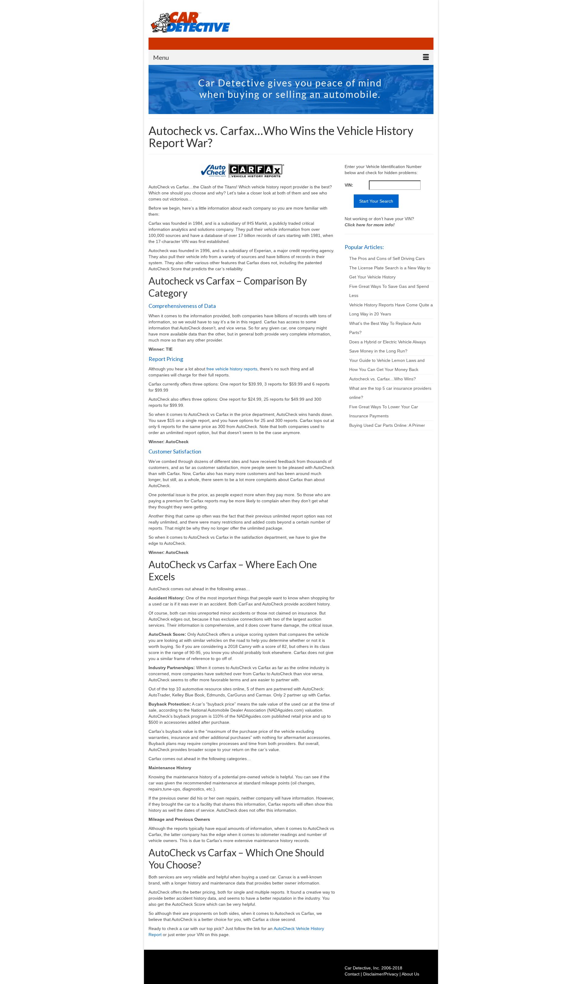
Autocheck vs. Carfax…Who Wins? (382, 378)
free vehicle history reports (231, 368)
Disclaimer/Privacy (380, 974)
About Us (410, 974)
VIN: (349, 185)
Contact (352, 974)
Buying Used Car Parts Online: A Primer (387, 425)
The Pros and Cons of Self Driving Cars (387, 258)
